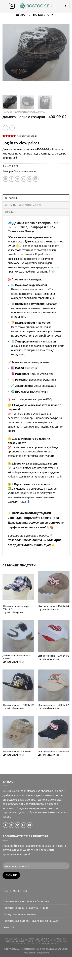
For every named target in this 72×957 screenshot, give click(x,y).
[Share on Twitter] (17, 179)
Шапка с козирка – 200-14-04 (53, 606)
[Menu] (5, 6)
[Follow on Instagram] (11, 825)
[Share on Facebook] (11, 179)
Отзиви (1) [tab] (11, 212)
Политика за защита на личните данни (26, 907)
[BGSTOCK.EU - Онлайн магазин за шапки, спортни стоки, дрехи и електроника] (36, 6)
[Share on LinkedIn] (36, 179)
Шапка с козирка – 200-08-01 (18, 751)
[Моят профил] (65, 6)
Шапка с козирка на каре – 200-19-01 (17, 607)
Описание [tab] (11, 198)
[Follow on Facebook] (5, 825)
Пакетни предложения (45, 943)
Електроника (21, 943)
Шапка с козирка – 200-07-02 (53, 705)
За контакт (9, 927)
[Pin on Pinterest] (29, 179)
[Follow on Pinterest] (29, 825)
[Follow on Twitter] (17, 825)
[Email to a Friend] (23, 179)
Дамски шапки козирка (30, 111)
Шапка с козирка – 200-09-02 (18, 705)
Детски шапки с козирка (51, 938)
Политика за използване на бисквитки (26, 901)
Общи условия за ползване (19, 914)
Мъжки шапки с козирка (19, 938)
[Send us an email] (23, 825)
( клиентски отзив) (27, 135)
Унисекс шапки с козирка (51, 941)
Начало (7, 111)
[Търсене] (12, 6)
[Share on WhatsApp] (5, 179)
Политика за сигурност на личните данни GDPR (31, 920)
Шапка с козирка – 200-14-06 (53, 751)
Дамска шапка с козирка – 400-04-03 (16, 657)
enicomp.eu (43, 952)
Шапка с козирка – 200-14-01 (53, 655)
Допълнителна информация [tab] (23, 205)
